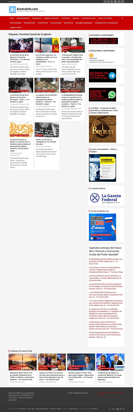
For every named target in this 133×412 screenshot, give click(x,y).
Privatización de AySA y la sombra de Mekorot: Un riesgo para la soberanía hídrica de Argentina (110, 376)
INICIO (12, 18)
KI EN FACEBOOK (55, 23)
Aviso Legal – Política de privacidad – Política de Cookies (44, 409)
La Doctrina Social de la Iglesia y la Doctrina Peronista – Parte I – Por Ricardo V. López (19, 98)
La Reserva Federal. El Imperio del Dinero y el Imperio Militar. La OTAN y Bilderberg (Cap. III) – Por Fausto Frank (106, 278)
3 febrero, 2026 (72, 382)
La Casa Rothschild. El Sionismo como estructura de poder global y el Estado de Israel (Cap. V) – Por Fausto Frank (105, 294)
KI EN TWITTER (43, 23)
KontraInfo (49, 66)
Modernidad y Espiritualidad (45, 90)
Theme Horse (73, 409)
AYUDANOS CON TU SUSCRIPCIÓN (106, 23)
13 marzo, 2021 (14, 104)
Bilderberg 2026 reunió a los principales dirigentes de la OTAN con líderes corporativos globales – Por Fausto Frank (22, 376)
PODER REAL (66, 18)
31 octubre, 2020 (40, 106)
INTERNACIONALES (23, 18)
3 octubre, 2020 (66, 108)
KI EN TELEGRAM (15, 23)
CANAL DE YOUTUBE (105, 18)
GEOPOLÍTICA (36, 18)
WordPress (94, 409)
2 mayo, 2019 (40, 146)
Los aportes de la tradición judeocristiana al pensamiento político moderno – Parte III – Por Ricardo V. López (46, 99)
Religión (39, 50)
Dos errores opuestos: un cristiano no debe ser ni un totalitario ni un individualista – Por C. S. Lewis (46, 59)
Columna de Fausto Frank (18, 366)
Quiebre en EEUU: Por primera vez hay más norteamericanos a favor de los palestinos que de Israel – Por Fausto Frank (52, 376)
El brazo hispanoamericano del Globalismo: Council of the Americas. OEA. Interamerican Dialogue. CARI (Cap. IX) (105, 335)
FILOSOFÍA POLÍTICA (88, 18)
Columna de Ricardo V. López (19, 50)
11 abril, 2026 (14, 382)
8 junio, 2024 (13, 64)
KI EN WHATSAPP (29, 23)
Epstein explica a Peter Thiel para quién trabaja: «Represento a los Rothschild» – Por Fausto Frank (81, 376)
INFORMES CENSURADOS (84, 23)
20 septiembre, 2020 (16, 153)
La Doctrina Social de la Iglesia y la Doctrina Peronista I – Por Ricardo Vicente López (20, 58)
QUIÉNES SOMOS (15, 27)
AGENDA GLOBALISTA (51, 18)
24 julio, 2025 (101, 382)
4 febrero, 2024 (40, 66)
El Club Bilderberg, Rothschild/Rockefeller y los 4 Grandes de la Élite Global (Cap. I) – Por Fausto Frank (105, 261)
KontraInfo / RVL (23, 64)
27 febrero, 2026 (44, 382)
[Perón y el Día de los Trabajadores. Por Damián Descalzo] (46, 129)
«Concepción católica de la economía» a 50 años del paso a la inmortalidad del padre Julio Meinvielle (72, 58)
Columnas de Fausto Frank (21, 351)
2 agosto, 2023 (66, 64)
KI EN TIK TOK (68, 23)
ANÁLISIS (76, 18)
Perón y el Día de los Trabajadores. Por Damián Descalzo (46, 142)
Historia (39, 135)
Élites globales (15, 368)
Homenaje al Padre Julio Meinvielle (69, 47)
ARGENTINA (101, 366)
